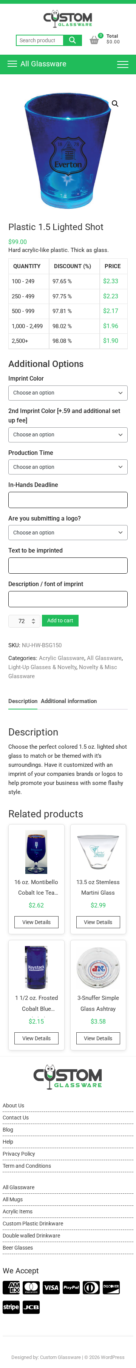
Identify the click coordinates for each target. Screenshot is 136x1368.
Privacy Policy (19, 1154)
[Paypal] (71, 1288)
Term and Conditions (27, 1166)
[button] (115, 104)
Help (8, 1142)
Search (72, 40)
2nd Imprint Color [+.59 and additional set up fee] (64, 415)
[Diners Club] (91, 1288)
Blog (8, 1130)
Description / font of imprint (45, 584)
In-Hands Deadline (33, 484)
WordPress (113, 1357)
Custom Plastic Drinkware (33, 1224)
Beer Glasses (18, 1248)
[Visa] (51, 1288)
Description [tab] (22, 701)
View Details (36, 922)
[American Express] (11, 1288)
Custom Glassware (60, 1357)
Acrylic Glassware (61, 658)
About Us (13, 1105)
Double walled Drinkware (31, 1236)
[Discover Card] (111, 1288)
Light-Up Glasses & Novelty (42, 667)
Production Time (30, 452)
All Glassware (104, 658)
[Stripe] (11, 1308)
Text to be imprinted (35, 550)
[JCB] (31, 1308)
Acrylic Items (17, 1211)
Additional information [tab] (69, 701)
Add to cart (60, 620)
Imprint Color (26, 378)
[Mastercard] (31, 1288)
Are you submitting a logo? (44, 518)
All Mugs (13, 1199)
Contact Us (16, 1118)
